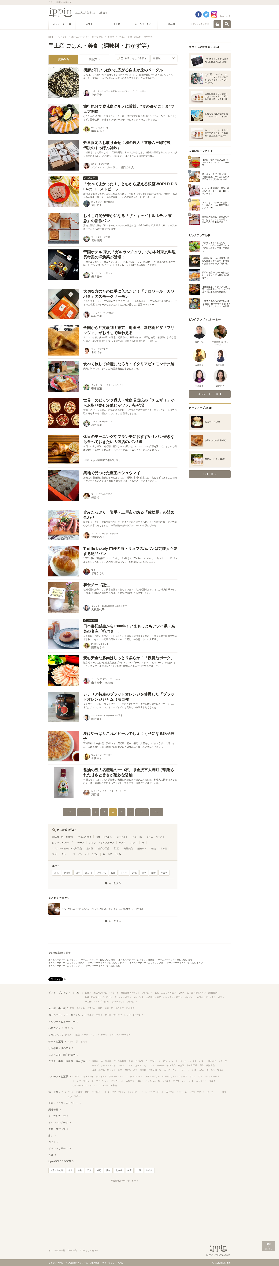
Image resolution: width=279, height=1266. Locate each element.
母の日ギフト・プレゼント (97, 1001)
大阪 (139, 1170)
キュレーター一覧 (56, 1250)
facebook (198, 14)
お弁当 (164, 848)
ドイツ (123, 873)
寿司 (54, 854)
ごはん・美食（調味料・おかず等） (68, 1061)
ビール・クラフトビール (151, 1092)
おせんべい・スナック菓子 (157, 1081)
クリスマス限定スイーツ (76, 1034)
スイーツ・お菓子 (58, 1076)
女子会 (108, 1015)
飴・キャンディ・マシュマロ (86, 1085)
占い (50, 1135)
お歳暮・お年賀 (153, 997)
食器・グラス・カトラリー (63, 1103)
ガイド (52, 1142)
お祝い (88, 992)
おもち (84, 1041)
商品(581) (94, 59)
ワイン (71, 1092)
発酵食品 (128, 848)
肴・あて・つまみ (112, 854)
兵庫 (113, 873)
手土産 (90, 1015)
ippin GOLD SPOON (59, 1161)
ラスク (193, 1076)
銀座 (144, 873)
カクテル (170, 1092)
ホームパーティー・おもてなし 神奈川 (66, 962)
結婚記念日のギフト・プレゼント (136, 992)
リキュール (182, 1092)
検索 (227, 24)
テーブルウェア (57, 1116)
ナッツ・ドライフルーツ (101, 842)
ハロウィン (54, 1028)
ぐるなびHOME (55, 1263)
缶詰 (153, 848)
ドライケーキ (117, 1081)
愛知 (108, 1170)
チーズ (80, 842)
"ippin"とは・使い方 (89, 1250)
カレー (64, 854)
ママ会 (99, 1015)
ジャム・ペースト (156, 837)
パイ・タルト (87, 1076)
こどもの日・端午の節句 (62, 1054)
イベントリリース (58, 1148)
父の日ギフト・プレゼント (124, 1001)
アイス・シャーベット (183, 1081)
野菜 (116, 848)
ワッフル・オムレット (208, 1076)
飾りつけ (117, 1015)
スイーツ (69, 1028)
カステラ (130, 1081)
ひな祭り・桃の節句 (59, 1048)
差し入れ (81, 1008)
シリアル (162, 1061)
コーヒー (215, 1092)
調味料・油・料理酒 (62, 837)
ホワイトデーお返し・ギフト (210, 997)
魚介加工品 (104, 848)
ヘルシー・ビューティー (62, 1021)
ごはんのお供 (84, 837)
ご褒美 (181, 992)
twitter (206, 14)
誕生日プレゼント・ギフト (106, 992)
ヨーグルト (122, 837)
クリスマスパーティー (120, 1034)
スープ (167, 1070)
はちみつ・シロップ (62, 842)
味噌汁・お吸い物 (148, 1070)
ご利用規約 (95, 1263)
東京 (56, 873)
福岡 (78, 873)
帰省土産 (109, 1008)
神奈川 (88, 873)
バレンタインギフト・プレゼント (179, 997)
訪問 (72, 1008)
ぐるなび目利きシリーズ (76, 1263)
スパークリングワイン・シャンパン (121, 1092)
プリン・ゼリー (152, 1076)
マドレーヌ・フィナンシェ (95, 1081)
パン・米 (137, 837)
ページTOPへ (268, 1257)
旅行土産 (119, 1008)
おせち (71, 1041)
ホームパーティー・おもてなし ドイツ (185, 962)
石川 (89, 1170)
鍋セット (142, 848)
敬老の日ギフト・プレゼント (98, 997)
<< (69, 812)
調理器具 (53, 1109)
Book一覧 (72, 1250)
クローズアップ (57, 1129)
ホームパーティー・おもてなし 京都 (65, 965)
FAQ (119, 1263)
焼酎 (87, 1092)
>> (156, 812)
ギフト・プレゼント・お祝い (64, 992)
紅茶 (224, 1092)
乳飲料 (77, 1096)
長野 (153, 873)
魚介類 (90, 848)
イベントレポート (58, 1122)
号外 (50, 1154)
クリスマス (54, 1034)
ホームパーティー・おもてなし (63, 960)
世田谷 (164, 873)
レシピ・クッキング (133, 1015)
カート (217, 24)
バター (202, 1061)
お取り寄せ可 (56, 1170)
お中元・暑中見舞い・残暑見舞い (202, 992)
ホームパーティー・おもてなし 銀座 (103, 965)
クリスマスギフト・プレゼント (129, 997)
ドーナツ (77, 1081)
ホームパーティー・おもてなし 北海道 (136, 960)
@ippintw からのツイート (125, 1180)
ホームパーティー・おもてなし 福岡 (175, 960)
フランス (101, 873)
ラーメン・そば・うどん (85, 854)
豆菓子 (212, 1081)
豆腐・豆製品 (98, 1070)
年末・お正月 (55, 1041)
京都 (134, 873)
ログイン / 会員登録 (199, 24)
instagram (214, 14)
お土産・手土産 (57, 1008)
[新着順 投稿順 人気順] (164, 58)
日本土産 (130, 1008)
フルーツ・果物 (109, 1085)
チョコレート (136, 1076)
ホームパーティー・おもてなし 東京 (98, 960)
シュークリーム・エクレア (174, 1076)
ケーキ (76, 1076)
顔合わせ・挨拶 (94, 1008)
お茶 (70, 1096)
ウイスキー (97, 1092)
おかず (133, 842)
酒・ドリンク (55, 1092)
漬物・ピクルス (104, 837)
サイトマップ (108, 1263)
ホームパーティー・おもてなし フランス (107, 962)
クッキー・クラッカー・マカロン (112, 1076)
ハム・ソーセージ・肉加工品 (67, 848)
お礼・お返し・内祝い (165, 992)
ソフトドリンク (197, 1092)
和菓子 (140, 1081)
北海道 (67, 873)
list (65, 979)
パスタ (122, 842)
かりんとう (201, 1081)
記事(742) (63, 59)
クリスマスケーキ (99, 1034)
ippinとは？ (225, 16)
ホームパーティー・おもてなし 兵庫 (146, 962)
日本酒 (79, 1092)
